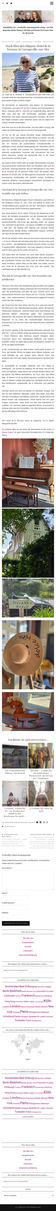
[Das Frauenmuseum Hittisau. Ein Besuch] (15, 756)
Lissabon (6, 1007)
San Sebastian (43, 1012)
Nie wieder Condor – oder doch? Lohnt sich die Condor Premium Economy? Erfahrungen (14, 840)
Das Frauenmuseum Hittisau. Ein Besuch (15, 771)
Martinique (31, 1007)
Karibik (40, 1002)
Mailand (24, 1007)
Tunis (28, 1020)
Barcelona (41, 987)
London (15, 1006)
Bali (36, 987)
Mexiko (38, 1007)
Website (5, 913)
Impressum (28, 951)
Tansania (49, 1017)
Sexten (18, 1016)
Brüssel (29, 991)
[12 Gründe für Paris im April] (41, 793)
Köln (47, 1001)
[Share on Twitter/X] (44, 822)
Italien (26, 1001)
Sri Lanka (41, 1016)
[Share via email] (37, 822)
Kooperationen (28, 942)
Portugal (32, 1012)
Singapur (25, 1017)
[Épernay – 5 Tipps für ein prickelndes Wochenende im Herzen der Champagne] (41, 756)
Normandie (9, 826)
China (34, 991)
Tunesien (20, 1020)
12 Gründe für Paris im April (41, 809)
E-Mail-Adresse (8, 903)
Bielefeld (15, 991)
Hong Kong (10, 1001)
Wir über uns (28, 938)
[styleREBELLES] (28, 11)
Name (5, 893)
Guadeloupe (39, 996)
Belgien (48, 987)
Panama (16, 1012)
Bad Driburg (27, 986)
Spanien (33, 1016)
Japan (32, 1001)
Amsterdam (12, 986)
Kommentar (7, 868)
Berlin (6, 991)
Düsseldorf (41, 991)
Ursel (18, 42)
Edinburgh (9, 995)
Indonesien (19, 1002)
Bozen (23, 991)
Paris (24, 1012)
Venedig (34, 1021)
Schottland (8, 1016)
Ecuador (50, 991)
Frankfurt (18, 996)
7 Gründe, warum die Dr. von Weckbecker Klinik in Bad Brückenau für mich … (15, 812)
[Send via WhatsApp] (47, 822)
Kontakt (28, 947)
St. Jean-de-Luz (26, 111)
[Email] (11, 3)
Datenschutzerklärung (28, 955)
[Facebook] (7, 3)
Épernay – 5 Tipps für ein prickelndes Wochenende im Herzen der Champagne (41, 774)
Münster (44, 1007)
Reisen (38, 42)
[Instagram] (3, 3)
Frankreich (28, 995)
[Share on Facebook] (40, 822)
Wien (39, 1021)
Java (36, 1002)
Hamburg (48, 996)
